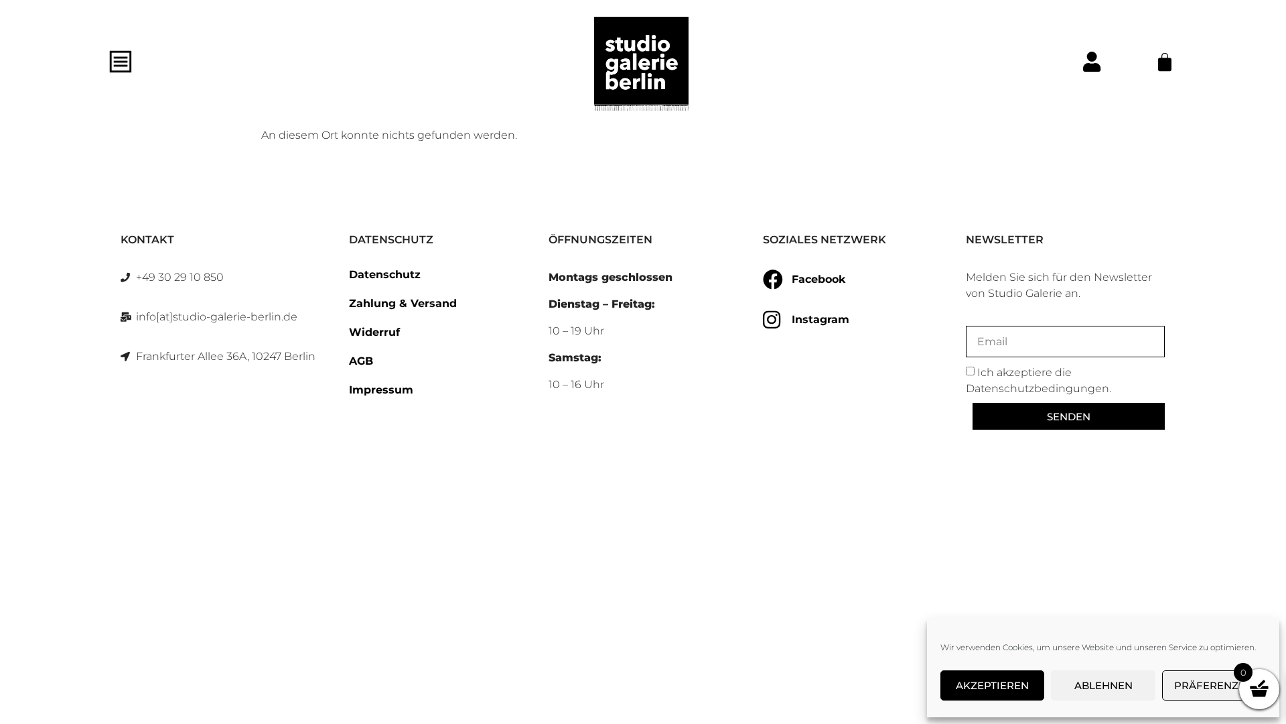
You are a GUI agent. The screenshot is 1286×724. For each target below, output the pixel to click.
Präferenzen (1213, 685)
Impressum (381, 389)
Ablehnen (1103, 685)
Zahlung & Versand (403, 303)
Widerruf (374, 332)
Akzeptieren (992, 685)
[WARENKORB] (1165, 62)
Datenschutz (385, 274)
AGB (361, 361)
